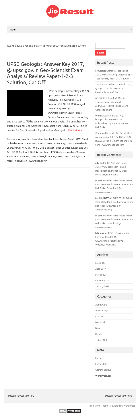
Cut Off (99, 316)
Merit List (100, 322)
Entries (101, 364)
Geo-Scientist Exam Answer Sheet (56, 139)
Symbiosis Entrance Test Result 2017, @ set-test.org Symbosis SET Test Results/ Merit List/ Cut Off (113, 74)
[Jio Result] (70, 16)
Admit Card (101, 304)
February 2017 (102, 280)
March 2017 (101, 274)
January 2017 (102, 286)
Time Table (101, 340)
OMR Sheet (82, 139)
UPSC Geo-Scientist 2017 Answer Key (45, 143)
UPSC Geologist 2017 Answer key (30, 152)
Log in (98, 358)
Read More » (75, 130)
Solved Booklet (15, 143)
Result (98, 334)
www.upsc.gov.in (38, 160)
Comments (103, 369)
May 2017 (100, 263)
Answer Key (24, 139)
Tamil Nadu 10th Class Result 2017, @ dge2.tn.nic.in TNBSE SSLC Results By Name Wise (113, 88)
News (98, 328)
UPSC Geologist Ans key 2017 (46, 156)
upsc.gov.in (21, 160)
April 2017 (100, 268)
